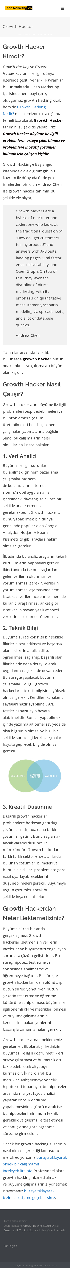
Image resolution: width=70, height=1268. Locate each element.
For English (10, 1246)
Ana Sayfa (24, 34)
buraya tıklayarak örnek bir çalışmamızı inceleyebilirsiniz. (35, 1164)
